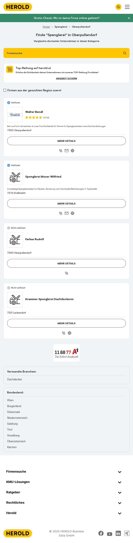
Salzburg (12, 423)
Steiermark (13, 412)
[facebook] (101, 533)
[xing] (127, 533)
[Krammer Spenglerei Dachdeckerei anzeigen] (15, 299)
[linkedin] (118, 533)
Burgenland (14, 406)
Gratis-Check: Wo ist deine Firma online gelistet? (66, 18)
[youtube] (109, 533)
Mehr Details (66, 140)
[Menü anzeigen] (127, 7)
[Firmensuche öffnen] (118, 7)
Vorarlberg (13, 435)
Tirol (9, 429)
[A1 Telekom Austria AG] (66, 352)
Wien (10, 400)
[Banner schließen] (129, 18)
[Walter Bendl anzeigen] (15, 114)
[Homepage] (17, 7)
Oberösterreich (16, 441)
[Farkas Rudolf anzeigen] (15, 240)
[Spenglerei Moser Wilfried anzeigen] (15, 177)
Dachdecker (14, 379)
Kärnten (12, 447)
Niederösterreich (17, 417)
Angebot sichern (66, 78)
